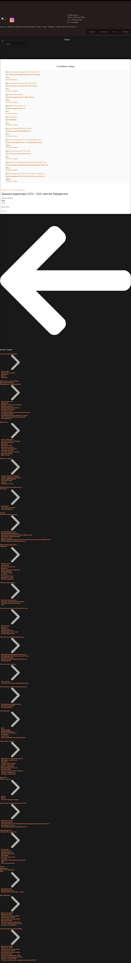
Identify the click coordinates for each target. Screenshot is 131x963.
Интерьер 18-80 (6, 954)
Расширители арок (8, 409)
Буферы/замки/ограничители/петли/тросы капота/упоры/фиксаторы (26, 539)
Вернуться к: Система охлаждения (13, 190)
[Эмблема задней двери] (67, 94)
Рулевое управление (7, 582)
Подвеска (3, 546)
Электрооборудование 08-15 (11, 923)
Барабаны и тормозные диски (12, 758)
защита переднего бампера (11, 477)
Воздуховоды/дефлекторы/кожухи (14, 654)
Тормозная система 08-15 (10, 916)
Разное (2, 867)
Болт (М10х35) (11, 120)
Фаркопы (3, 777)
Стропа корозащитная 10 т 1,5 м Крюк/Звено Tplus (24, 142)
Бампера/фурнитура (8, 532)
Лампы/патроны (7, 822)
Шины (3, 798)
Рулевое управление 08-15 (10, 922)
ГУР (2, 604)
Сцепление (5, 736)
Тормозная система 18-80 (10, 949)
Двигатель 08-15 (7, 913)
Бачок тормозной (7, 766)
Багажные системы (7, 382)
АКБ (1, 871)
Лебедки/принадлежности (10, 408)
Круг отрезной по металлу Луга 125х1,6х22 (21, 86)
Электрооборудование (8, 832)
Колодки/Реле (6, 851)
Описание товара (12, 79)
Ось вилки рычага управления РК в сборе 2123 (23, 74)
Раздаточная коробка (9, 733)
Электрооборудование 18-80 (11, 957)
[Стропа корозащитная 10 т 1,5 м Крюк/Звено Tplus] (67, 140)
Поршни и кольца (7, 447)
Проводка (4, 855)
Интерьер (3, 489)
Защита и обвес (6, 458)
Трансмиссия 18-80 (8, 951)
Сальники (4, 734)
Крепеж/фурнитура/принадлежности (14, 827)
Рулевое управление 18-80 (10, 955)
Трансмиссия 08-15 (8, 917)
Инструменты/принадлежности (11, 487)
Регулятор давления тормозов (12, 771)
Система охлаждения (8, 449)
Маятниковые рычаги (9, 600)
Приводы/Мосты (7, 731)
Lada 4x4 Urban (6, 509)
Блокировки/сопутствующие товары (14, 415)
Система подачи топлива (10, 452)
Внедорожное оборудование (10, 384)
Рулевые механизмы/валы (10, 603)
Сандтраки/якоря (7, 414)
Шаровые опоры (7, 577)
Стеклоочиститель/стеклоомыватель (13, 687)
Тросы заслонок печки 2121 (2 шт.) (18, 153)
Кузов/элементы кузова (8, 514)
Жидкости (4, 374)
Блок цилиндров (7, 439)
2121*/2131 (5, 506)
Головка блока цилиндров (10, 441)
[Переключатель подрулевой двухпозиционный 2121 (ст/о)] (67, 162)
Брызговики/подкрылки (10, 533)
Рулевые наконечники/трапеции (12, 601)
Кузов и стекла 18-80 (8, 958)
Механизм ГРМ (6, 445)
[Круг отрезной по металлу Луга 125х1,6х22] (67, 83)
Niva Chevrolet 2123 (8, 508)
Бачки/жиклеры (6, 707)
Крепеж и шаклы (7, 406)
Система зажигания (8, 857)
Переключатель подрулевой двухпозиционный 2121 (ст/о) (27, 165)
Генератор (5, 849)
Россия (4, 211)
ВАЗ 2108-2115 (5, 895)
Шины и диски (5, 779)
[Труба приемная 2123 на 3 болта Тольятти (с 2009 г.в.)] (67, 173)
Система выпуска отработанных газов (14, 608)
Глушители (5, 629)
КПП (2, 728)
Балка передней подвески (10, 570)
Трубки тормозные (8, 764)
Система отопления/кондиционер (12, 637)
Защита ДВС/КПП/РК (8, 479)
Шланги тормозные (8, 772)
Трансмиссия (5, 711)
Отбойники (5, 565)
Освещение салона (8, 825)
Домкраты (4, 403)
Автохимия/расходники (8, 354)
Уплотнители (5, 681)
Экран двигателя (7, 442)
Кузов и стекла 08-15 (8, 925)
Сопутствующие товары (10, 799)
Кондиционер (6, 660)
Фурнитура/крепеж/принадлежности (14, 659)
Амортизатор (6, 563)
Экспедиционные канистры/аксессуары (15, 412)
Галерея (125, 32)
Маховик (4, 444)
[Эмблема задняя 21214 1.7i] (67, 106)
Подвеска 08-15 (6, 914)
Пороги (3, 482)
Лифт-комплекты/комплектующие (13, 417)
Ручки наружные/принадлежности (13, 541)
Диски (3, 796)
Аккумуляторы (6, 889)
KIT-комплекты (6, 418)
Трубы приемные (7, 630)
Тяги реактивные (7, 576)
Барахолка (4, 868)
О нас (115, 32)
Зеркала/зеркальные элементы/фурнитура (16, 535)
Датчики (4, 627)
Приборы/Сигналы (8, 854)
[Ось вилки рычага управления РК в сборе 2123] (67, 72)
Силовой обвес (6, 480)
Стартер (4, 858)
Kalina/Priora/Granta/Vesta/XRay (11, 929)
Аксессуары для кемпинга (9, 381)
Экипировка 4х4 (6, 830)
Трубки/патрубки (7, 657)
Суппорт (4, 761)
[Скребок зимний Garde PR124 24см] (67, 128)
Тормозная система (7, 741)
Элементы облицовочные (10, 536)
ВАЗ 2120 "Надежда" (7, 870)
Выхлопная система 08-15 (10, 919)
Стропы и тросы (7, 411)
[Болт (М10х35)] (67, 117)
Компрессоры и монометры (11, 404)
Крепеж (2, 513)
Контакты (104, 32)
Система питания (7, 450)
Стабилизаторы (7, 573)
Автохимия (5, 371)
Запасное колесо (7, 483)
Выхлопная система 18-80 (10, 952)
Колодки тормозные (8, 774)
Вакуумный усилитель (9, 768)
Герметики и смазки (8, 373)
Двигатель (4, 422)
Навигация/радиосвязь (8, 544)
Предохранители (7, 852)
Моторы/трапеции (7, 705)
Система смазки (7, 453)
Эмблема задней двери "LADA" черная (20, 97)
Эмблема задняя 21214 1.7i (15, 108)
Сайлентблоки (6, 571)
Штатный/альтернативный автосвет (13, 803)
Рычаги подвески (7, 579)
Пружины (4, 568)
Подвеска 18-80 (6, 948)
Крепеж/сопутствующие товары (12, 892)
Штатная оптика (7, 820)
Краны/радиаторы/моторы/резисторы (15, 656)
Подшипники (5, 730)
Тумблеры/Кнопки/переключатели (13, 860)
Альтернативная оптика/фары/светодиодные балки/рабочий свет (25, 823)
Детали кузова (6, 538)
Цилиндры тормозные (9, 760)
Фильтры (4, 377)
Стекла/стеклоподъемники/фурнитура (15, 683)
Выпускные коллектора (9, 632)
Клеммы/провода (7, 890)
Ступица (4, 574)
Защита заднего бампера (10, 476)
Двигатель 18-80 (7, 946)
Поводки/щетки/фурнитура (11, 704)
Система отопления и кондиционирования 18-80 (18, 960)
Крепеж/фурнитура (8, 633)
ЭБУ (2, 861)
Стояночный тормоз (8, 763)
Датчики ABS (5, 769)
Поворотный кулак (8, 567)
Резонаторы (5, 625)
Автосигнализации (8, 863)
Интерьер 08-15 (6, 920)
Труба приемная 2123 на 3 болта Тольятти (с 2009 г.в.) (25, 176)
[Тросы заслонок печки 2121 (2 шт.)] (67, 151)
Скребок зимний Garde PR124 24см (18, 131)
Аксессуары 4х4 (7, 401)
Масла (3, 376)
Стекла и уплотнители (8, 664)
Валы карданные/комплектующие (13, 737)
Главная (92, 32)
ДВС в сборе (5, 455)
